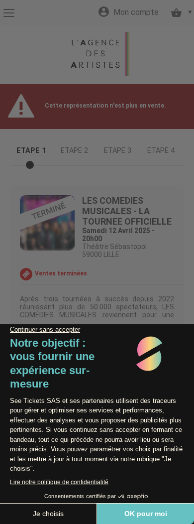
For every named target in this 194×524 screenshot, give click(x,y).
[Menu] (8, 12)
